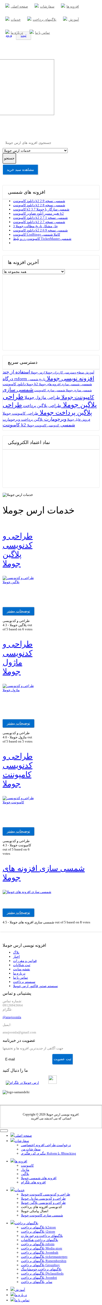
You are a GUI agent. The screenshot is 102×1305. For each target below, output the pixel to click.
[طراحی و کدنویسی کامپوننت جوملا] (19, 802)
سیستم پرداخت (24, 982)
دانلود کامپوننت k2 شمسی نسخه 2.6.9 (40, 230)
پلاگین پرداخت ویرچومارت (23, 419)
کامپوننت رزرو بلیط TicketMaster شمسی (42, 239)
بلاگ (16, 952)
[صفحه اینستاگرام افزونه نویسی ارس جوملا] (53, 1083)
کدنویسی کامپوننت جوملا (43, 425)
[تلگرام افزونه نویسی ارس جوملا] (23, 1083)
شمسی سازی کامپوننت (49, 390)
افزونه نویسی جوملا (69, 378)
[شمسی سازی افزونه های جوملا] (27, 892)
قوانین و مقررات (25, 961)
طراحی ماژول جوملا (42, 397)
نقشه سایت (21, 969)
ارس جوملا (37, 372)
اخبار (16, 957)
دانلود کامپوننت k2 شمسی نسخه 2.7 (39, 222)
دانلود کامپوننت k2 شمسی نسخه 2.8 (39, 205)
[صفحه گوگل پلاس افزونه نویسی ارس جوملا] (46, 1083)
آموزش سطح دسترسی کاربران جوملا (69, 372)
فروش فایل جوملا (78, 419)
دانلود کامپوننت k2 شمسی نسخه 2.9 (39, 201)
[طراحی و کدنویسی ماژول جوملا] (19, 690)
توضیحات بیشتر (18, 611)
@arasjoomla (12, 1017)
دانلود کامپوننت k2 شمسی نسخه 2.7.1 (40, 218)
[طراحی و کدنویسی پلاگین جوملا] (19, 582)
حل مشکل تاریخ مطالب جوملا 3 (35, 226)
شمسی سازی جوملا (78, 390)
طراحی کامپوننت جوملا (20, 413)
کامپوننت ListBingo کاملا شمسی (36, 234)
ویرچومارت (54, 419)
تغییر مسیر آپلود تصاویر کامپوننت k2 (38, 213)
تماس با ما (20, 977)
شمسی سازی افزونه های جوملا (59, 384)
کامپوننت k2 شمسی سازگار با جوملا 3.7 (41, 209)
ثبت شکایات (21, 965)
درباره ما (19, 973)
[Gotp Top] (12, 1293)
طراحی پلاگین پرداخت (41, 405)
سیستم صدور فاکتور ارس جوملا (35, 986)
